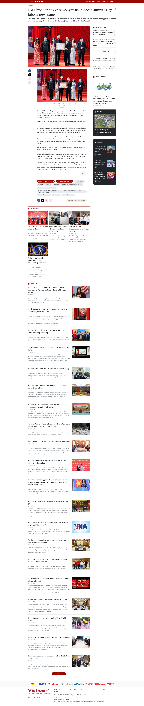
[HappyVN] (32, 684)
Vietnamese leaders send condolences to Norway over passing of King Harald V (48, 523)
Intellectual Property (59, 689)
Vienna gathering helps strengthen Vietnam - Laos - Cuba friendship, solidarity (47, 331)
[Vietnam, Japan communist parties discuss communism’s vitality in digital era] (81, 409)
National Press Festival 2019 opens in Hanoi (38, 227)
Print (29, 78)
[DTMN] (100, 684)
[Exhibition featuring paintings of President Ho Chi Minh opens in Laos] (81, 661)
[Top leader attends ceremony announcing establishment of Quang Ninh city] (81, 583)
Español (103, 1)
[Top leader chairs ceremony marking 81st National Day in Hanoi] (81, 352)
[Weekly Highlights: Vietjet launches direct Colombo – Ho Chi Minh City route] (111, 175)
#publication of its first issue (44, 184)
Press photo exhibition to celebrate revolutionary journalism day (58, 228)
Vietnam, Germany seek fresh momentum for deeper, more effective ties (48, 386)
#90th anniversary (79, 181)
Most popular (101, 27)
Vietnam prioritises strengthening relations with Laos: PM (48, 502)
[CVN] (90, 684)
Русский (111, 1)
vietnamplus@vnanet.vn (63, 699)
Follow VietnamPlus (72, 200)
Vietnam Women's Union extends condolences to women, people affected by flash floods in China (49, 425)
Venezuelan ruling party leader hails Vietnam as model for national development (48, 560)
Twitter (29, 74)
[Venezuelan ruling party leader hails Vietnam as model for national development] (81, 564)
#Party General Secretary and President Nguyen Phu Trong (68, 184)
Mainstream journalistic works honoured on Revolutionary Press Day (37, 260)
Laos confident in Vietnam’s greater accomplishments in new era (49, 442)
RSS (75, 689)
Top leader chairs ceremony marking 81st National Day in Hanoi (48, 348)
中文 (107, 1)
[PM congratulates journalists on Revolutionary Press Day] (79, 218)
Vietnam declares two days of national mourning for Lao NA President (103, 51)
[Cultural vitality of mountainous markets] (104, 121)
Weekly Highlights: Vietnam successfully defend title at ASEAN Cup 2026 (100, 148)
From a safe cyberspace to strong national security (100, 162)
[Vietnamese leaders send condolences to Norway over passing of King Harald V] (81, 527)
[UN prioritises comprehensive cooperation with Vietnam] (81, 642)
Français (98, 1)
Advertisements (107, 689)
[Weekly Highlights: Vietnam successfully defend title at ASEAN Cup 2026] (111, 149)
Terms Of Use (69, 689)
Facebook (29, 70)
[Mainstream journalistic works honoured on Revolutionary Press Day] (38, 249)
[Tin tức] (55, 684)
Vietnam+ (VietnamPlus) (40, 1)
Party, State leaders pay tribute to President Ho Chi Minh (47, 619)
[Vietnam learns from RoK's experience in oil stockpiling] (81, 373)
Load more (59, 674)
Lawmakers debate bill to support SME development (47, 599)
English (93, 1)
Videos (99, 112)
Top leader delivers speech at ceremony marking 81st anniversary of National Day (47, 310)
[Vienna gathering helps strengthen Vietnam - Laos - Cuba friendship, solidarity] (81, 335)
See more (34, 284)
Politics (30, 6)
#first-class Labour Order (44, 194)
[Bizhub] (69, 684)
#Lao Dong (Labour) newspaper (46, 181)
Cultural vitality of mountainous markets (102, 131)
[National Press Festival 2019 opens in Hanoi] (38, 218)
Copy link (29, 82)
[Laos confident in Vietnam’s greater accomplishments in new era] (81, 446)
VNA (92, 689)
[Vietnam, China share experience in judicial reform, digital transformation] (81, 465)
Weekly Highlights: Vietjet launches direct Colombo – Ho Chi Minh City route (100, 175)
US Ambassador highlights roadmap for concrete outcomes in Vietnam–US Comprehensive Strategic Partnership (47, 289)
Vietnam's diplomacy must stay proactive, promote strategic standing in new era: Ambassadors (104, 60)
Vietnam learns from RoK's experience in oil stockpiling (48, 368)
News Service (98, 689)
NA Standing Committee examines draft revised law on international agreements (48, 541)
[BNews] (62, 684)
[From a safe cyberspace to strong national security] (111, 163)
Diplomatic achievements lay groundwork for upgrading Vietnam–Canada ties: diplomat (103, 32)
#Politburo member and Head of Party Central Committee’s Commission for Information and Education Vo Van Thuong (60, 191)
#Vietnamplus (56, 194)
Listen (99, 154)
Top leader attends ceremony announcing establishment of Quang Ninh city (49, 579)
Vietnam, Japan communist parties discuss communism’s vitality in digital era (44, 405)
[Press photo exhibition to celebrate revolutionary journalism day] (59, 218)
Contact (56, 691)
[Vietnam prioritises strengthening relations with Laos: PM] (81, 506)
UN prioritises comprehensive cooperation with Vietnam (49, 637)
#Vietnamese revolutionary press (64, 181)
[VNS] (79, 684)
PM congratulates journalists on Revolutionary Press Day (79, 228)
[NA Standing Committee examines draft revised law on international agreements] (81, 545)
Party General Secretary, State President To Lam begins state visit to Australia (104, 67)
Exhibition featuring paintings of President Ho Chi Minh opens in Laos (49, 657)
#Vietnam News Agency (68, 194)
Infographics (101, 77)
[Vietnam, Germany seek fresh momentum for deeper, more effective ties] (81, 390)
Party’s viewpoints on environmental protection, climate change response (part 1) (104, 100)
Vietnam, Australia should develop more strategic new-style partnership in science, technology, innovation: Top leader (104, 42)
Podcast (100, 143)
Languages (86, 689)
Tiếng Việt (88, 1)
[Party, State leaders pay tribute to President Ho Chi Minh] (81, 623)
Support (80, 689)
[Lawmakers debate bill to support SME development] (81, 604)
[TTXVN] (42, 684)
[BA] (111, 684)
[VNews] (49, 684)
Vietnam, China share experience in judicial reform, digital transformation (47, 461)
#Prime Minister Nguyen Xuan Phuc (46, 188)
